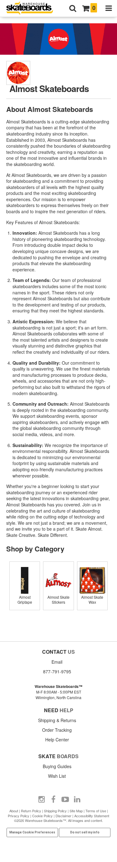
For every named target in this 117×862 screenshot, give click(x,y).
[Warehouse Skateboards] (32, 8)
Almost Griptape (24, 599)
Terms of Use (95, 810)
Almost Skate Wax (92, 599)
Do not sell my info (85, 832)
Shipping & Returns (57, 720)
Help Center (57, 739)
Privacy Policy (18, 815)
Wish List (57, 776)
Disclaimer (63, 815)
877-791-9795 (57, 671)
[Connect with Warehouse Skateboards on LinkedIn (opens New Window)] (77, 799)
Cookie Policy (42, 815)
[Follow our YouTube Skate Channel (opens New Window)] (65, 799)
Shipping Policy (55, 810)
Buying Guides (57, 766)
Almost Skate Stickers (58, 599)
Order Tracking (57, 730)
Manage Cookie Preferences (32, 832)
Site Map (76, 810)
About (13, 810)
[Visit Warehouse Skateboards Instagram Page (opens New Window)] (41, 799)
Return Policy (31, 810)
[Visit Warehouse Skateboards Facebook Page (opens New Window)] (53, 799)
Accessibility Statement (91, 815)
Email (56, 662)
